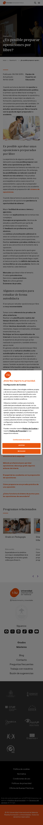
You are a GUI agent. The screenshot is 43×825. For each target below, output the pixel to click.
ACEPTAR (21, 445)
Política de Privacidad (18, 431)
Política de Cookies (30, 429)
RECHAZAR (21, 451)
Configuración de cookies (21, 439)
